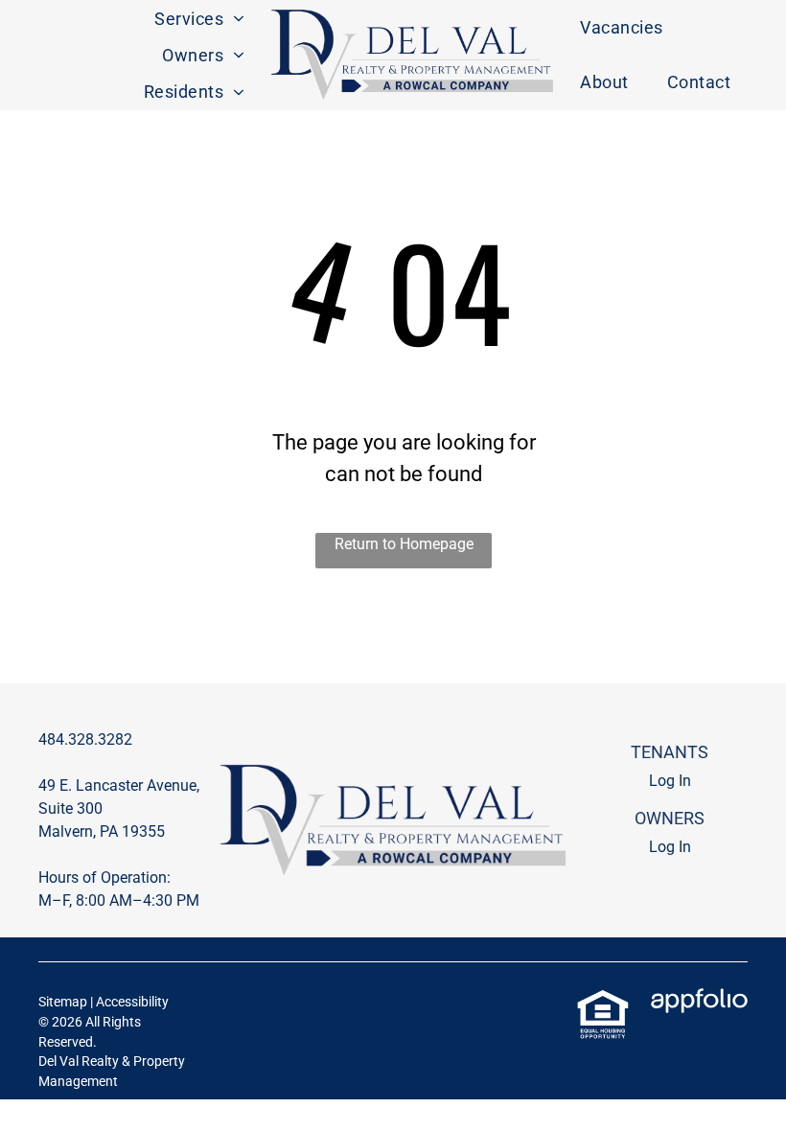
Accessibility (132, 1001)
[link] (603, 999)
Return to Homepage (404, 544)
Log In (670, 781)
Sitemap (62, 1001)
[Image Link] (412, 55)
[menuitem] (199, 18)
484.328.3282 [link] (85, 739)
